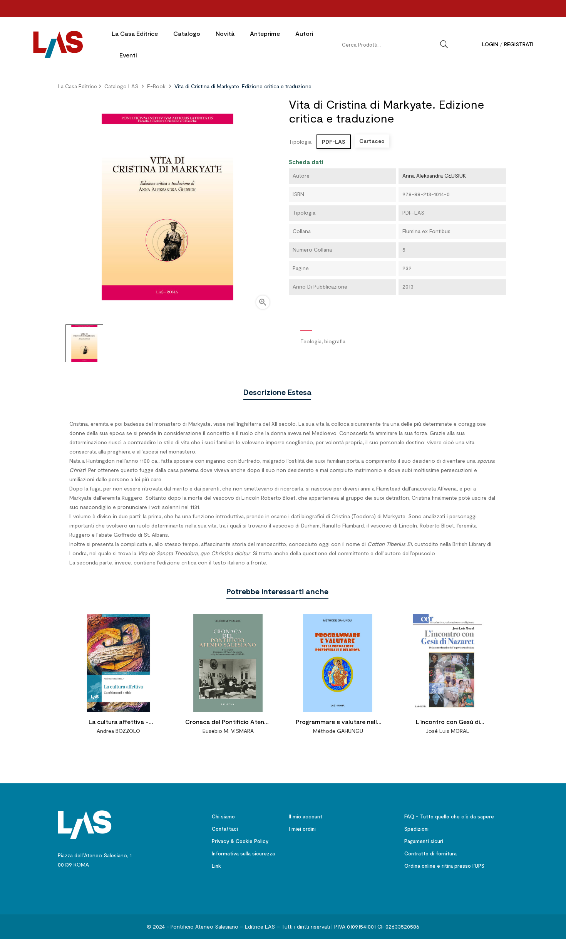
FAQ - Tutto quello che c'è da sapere (449, 816)
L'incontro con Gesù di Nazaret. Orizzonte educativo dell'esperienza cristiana (447, 722)
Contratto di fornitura (430, 853)
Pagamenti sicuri (423, 841)
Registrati (518, 44)
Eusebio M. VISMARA (228, 730)
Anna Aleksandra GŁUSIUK (434, 175)
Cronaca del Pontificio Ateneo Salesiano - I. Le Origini (228, 722)
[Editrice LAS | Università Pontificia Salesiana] (85, 824)
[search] (444, 44)
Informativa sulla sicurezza (243, 853)
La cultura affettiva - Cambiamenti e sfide (119, 722)
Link (216, 866)
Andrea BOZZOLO (118, 730)
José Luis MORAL (447, 730)
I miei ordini (302, 829)
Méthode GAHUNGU (338, 730)
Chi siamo (223, 816)
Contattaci (225, 829)
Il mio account (305, 816)
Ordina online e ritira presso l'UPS (444, 866)
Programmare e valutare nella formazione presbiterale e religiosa (338, 722)
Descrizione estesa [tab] (277, 391)
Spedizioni (416, 829)
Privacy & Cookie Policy (240, 841)
